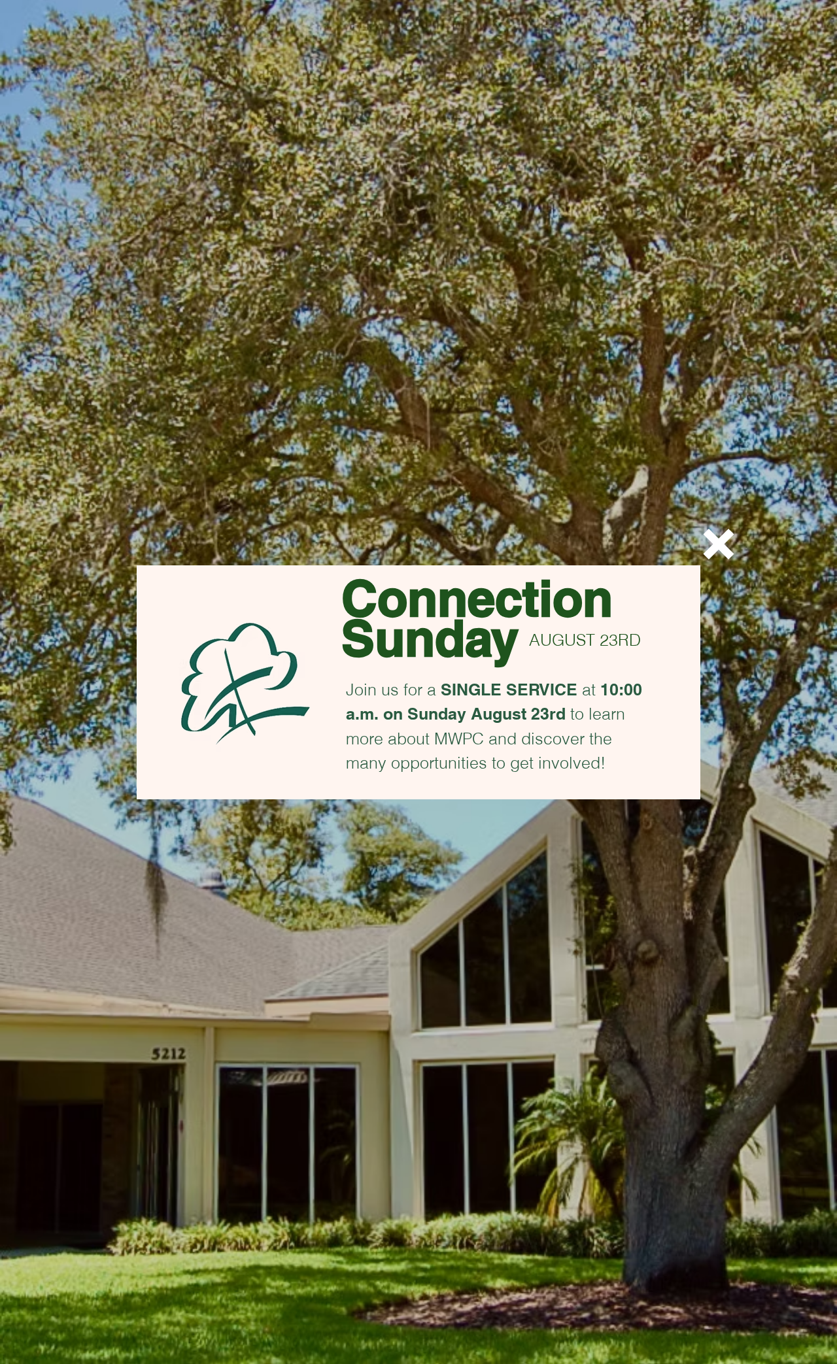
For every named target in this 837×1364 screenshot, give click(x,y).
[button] (718, 544)
